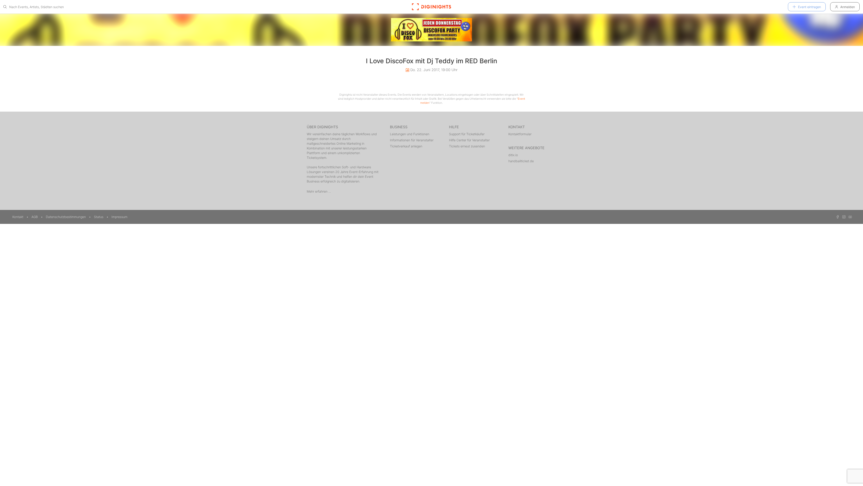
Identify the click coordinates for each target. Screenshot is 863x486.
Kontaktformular (520, 134)
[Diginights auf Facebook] (837, 217)
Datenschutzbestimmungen (66, 217)
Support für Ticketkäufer (467, 134)
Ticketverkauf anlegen (406, 146)
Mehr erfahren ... (319, 191)
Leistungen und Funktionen (409, 134)
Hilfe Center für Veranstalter (469, 140)
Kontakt (18, 217)
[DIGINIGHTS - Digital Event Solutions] (431, 7)
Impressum (119, 217)
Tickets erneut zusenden (467, 146)
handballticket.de (521, 161)
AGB (35, 217)
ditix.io (513, 155)
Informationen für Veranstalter (412, 140)
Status (99, 217)
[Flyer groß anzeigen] (431, 29)
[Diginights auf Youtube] (849, 217)
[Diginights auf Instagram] (843, 217)
